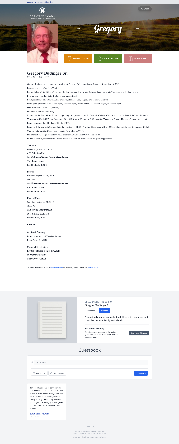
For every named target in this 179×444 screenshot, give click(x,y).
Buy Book (104, 310)
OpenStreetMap (92, 437)
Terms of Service (96, 433)
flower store (93, 267)
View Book (91, 310)
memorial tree (56, 267)
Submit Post (141, 373)
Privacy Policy (82, 433)
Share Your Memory (139, 333)
